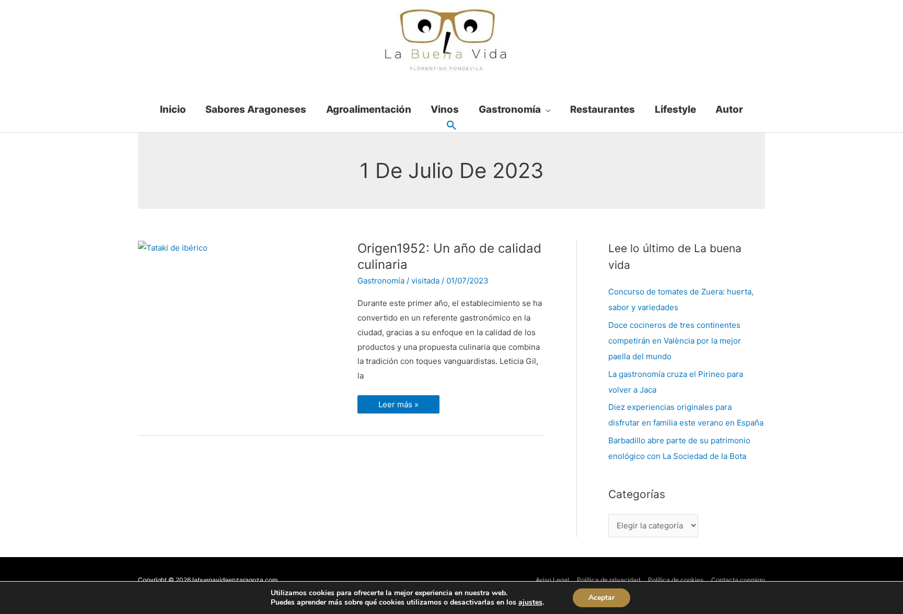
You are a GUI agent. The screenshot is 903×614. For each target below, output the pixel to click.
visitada (425, 281)
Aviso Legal (552, 580)
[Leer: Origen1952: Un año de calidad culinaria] (172, 247)
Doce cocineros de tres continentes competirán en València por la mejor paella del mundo (674, 340)
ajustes (530, 602)
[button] (451, 126)
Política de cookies (675, 580)
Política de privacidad (608, 580)
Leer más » (400, 402)
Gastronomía (380, 281)
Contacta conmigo (738, 580)
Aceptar (601, 598)
